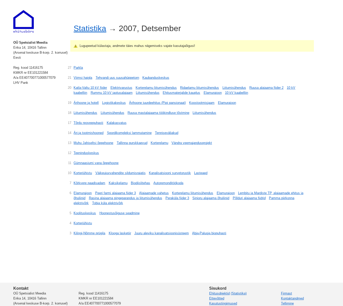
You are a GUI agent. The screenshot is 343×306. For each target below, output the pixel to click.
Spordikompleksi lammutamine (129, 133)
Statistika (90, 28)
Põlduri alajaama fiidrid (249, 198)
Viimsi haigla (83, 78)
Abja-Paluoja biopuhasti (209, 233)
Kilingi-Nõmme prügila (89, 233)
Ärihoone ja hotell (86, 103)
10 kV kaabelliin (236, 93)
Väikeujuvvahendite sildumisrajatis (120, 173)
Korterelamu (159, 143)
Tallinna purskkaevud (132, 143)
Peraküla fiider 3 (177, 198)
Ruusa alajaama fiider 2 (266, 88)
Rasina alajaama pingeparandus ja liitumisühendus (125, 198)
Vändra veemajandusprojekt (192, 143)
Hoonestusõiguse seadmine (119, 213)
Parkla (78, 67)
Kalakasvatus (117, 123)
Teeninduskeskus (86, 153)
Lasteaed (200, 173)
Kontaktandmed (292, 298)
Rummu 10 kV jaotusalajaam (112, 93)
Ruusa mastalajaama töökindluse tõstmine (158, 113)
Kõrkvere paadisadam (89, 183)
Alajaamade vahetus (154, 193)
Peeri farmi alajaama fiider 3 (115, 193)
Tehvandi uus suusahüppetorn (117, 78)
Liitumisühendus (234, 88)
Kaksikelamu (118, 183)
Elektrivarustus (121, 88)
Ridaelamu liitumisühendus (199, 88)
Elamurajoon (213, 93)
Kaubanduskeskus (155, 78)
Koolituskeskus (85, 213)
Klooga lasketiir (120, 233)
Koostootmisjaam (201, 103)
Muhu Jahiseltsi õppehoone (93, 143)
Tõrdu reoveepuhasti (88, 123)
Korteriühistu (83, 173)
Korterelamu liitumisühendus (156, 88)
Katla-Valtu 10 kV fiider (90, 88)
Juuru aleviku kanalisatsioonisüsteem (161, 233)
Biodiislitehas (140, 183)
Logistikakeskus (114, 103)
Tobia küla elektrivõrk (107, 203)
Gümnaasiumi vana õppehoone (96, 163)
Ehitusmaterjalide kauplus (181, 93)
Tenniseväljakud (166, 133)
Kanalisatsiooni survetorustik (170, 173)
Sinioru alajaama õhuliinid (210, 198)
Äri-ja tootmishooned (88, 133)
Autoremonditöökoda (168, 183)
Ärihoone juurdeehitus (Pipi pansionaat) (157, 103)
